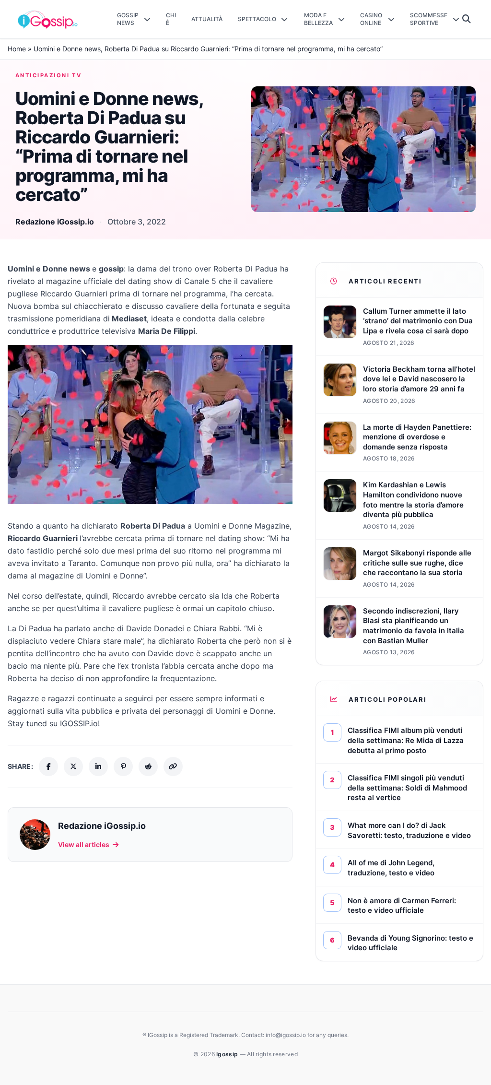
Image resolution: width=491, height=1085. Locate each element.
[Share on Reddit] (148, 766)
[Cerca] (466, 19)
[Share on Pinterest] (123, 766)
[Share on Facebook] (48, 766)
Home (17, 49)
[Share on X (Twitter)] (73, 766)
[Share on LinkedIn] (98, 766)
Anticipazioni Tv (48, 75)
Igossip (227, 1054)
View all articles (83, 844)
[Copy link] (173, 766)
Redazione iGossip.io (54, 221)
